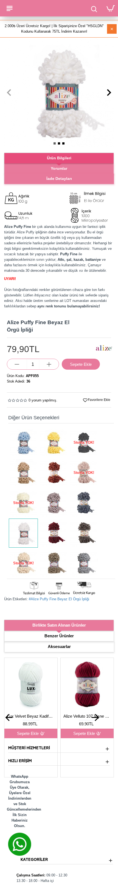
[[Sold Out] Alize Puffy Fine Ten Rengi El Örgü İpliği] (23, 563)
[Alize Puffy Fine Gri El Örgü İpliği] (83, 563)
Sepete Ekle (28, 733)
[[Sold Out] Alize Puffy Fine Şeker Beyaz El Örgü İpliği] (23, 502)
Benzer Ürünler (59, 635)
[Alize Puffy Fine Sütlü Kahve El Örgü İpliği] (53, 563)
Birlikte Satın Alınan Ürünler (59, 625)
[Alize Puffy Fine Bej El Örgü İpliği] (23, 472)
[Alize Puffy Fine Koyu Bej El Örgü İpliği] (83, 533)
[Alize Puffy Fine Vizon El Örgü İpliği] (53, 502)
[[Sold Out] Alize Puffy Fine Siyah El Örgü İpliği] (83, 442)
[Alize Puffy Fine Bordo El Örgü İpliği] (53, 533)
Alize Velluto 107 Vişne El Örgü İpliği (87, 716)
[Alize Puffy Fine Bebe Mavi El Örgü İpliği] (23, 442)
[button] (9, 92)
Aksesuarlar (59, 646)
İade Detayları (59, 178)
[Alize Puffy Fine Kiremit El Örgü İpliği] (53, 472)
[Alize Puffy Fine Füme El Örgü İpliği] (83, 502)
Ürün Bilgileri (59, 158)
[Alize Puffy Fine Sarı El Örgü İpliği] (53, 442)
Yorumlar (59, 168)
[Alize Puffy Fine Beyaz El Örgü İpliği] (23, 533)
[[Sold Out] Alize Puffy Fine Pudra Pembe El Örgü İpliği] (83, 472)
